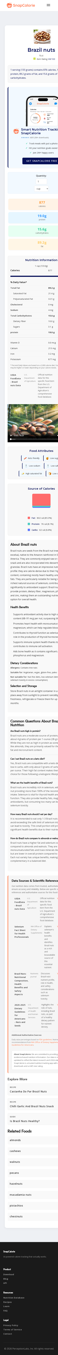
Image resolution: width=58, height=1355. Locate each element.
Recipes (7, 1302)
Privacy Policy (10, 1325)
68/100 (51, 59)
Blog (5, 1278)
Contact (7, 1333)
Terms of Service (12, 1329)
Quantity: (41, 175)
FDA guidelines (45, 1039)
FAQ (5, 1310)
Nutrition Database (13, 1297)
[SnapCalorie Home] (21, 5)
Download (8, 1274)
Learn (6, 1306)
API (5, 1283)
